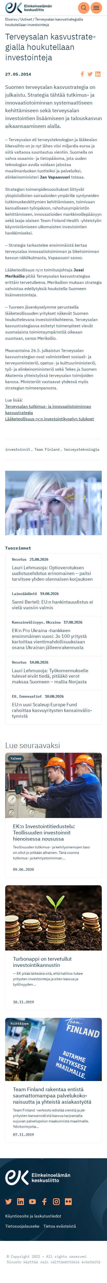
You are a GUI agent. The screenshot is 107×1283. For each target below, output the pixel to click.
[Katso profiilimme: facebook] (44, 1202)
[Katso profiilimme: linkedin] (20, 1202)
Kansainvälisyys (27, 622)
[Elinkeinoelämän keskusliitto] (37, 1177)
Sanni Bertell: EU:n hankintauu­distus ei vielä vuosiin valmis (52, 605)
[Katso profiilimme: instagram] (56, 1202)
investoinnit (17, 449)
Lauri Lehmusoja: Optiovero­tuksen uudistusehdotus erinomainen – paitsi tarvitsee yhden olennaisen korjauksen (52, 573)
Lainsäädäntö (24, 593)
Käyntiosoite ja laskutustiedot (33, 1216)
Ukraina (53, 622)
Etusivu (11, 19)
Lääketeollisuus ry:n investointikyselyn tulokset (49, 418)
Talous (15, 758)
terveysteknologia (81, 449)
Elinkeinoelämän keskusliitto (28, 8)
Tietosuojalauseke (22, 1226)
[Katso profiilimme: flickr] (68, 1202)
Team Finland (47, 449)
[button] (84, 8)
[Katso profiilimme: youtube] (32, 1202)
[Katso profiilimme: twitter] (9, 1202)
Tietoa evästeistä (59, 1226)
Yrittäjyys (19, 1023)
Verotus (19, 559)
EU (14, 696)
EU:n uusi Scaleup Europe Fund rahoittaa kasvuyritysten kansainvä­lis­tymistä (52, 710)
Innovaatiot (30, 696)
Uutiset (26, 19)
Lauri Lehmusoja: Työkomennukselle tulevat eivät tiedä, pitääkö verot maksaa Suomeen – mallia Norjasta (50, 676)
